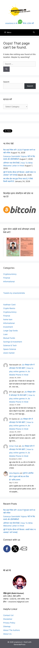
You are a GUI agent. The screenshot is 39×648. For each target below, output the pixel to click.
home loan (7, 319)
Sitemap (6, 626)
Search (6, 82)
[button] (34, 32)
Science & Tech (10, 345)
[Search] (6, 69)
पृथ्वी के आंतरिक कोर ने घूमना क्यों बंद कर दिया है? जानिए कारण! (21, 476)
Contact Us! (8, 615)
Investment (8, 327)
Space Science (9, 349)
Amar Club (13, 446)
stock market (9, 353)
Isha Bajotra (14, 473)
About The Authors (11, 630)
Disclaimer (7, 619)
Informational (9, 281)
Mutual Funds (9, 338)
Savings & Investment (12, 342)
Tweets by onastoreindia (14, 293)
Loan (5, 334)
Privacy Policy (9, 623)
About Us (7, 634)
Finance (6, 278)
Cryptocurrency (9, 274)
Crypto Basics (9, 308)
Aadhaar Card (9, 305)
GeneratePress (19, 644)
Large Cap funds (10, 331)
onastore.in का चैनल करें (19, 23)
